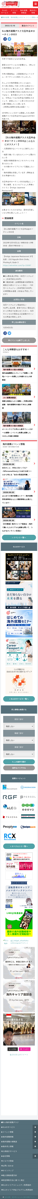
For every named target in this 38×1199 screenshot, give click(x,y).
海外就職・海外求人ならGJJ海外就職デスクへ (20, 1197)
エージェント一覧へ (20, 846)
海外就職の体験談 (10, 1142)
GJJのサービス (4, 11)
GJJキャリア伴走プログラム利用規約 (18, 1190)
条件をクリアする (19, 768)
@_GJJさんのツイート (19, 1055)
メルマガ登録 (8, 1161)
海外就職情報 (8, 1137)
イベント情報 (14, 11)
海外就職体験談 (23, 11)
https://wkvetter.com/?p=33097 (17, 265)
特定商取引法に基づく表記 (13, 1180)
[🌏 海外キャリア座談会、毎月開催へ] (19, 996)
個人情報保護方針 (10, 1175)
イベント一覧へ (20, 537)
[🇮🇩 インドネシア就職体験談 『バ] (19, 1029)
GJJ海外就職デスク (11, 1122)
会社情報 (6, 1156)
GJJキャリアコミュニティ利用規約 (17, 1185)
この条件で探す (20, 762)
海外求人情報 (33, 11)
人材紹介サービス (10, 1151)
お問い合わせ (8, 1166)
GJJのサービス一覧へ (20, 699)
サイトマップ (8, 1171)
